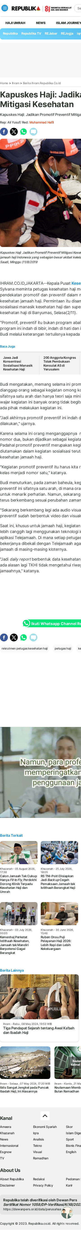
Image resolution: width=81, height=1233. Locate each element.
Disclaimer (7, 1185)
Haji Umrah (15, 23)
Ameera (5, 1127)
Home (4, 83)
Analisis (38, 1139)
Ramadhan (40, 1158)
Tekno (37, 1145)
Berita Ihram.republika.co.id (42, 83)
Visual (37, 1152)
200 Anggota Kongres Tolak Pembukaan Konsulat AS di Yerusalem (59, 363)
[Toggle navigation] (4, 8)
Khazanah (7, 1133)
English (71, 1152)
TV (2, 1158)
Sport (70, 1139)
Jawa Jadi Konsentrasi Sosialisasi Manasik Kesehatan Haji (18, 363)
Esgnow (6, 1152)
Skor (69, 1127)
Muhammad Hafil (41, 122)
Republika (10, 33)
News (40, 23)
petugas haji (63, 648)
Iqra (36, 1133)
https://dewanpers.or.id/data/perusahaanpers (36, 1209)
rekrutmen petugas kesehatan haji (24, 648)
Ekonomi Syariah (45, 1127)
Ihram (15, 83)
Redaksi (39, 1179)
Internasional (9, 1145)
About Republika (12, 1179)
